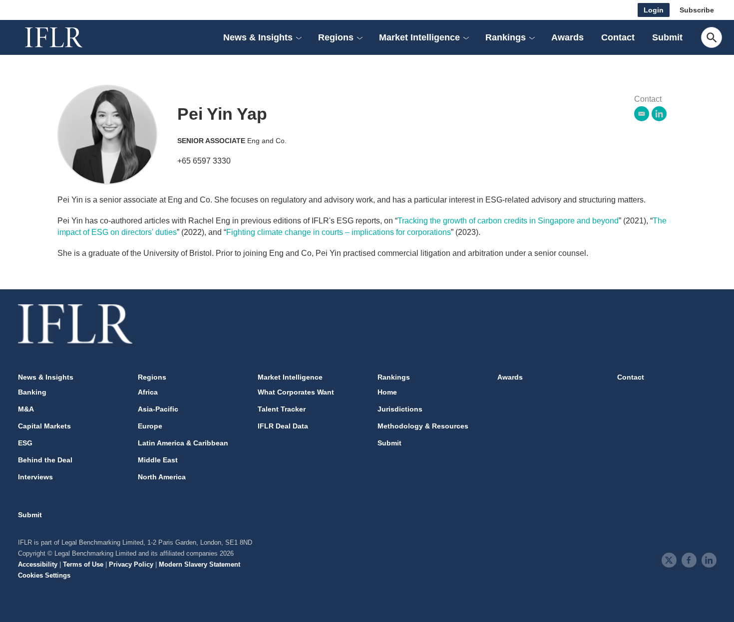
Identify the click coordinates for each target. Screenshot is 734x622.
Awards (567, 37)
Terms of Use (83, 564)
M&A (26, 409)
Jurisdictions (399, 409)
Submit (667, 37)
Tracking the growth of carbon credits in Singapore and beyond (508, 220)
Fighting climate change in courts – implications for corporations (338, 232)
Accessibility (37, 564)
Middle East (158, 459)
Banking (32, 392)
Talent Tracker (282, 409)
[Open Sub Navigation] (298, 37)
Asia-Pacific (158, 409)
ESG (25, 442)
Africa (148, 392)
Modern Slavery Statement (199, 564)
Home (387, 392)
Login (654, 10)
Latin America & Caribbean (183, 442)
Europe (150, 425)
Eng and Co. (267, 141)
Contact (618, 37)
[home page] (65, 37)
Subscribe (697, 10)
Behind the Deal (45, 459)
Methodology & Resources (422, 425)
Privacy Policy (131, 564)
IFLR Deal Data (283, 425)
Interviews (35, 476)
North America (162, 476)
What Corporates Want (296, 392)
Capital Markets (44, 425)
